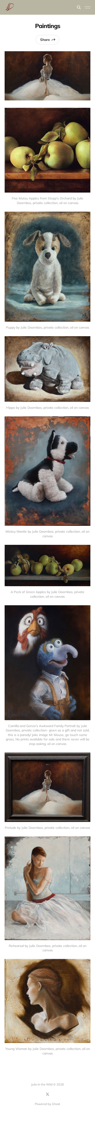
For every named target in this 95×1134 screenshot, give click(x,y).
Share (45, 39)
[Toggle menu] (87, 7)
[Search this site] (78, 7)
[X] (47, 1094)
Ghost (56, 1104)
